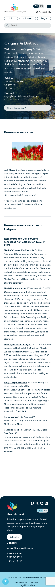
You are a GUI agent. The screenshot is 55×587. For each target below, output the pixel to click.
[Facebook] (32, 503)
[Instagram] (42, 503)
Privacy (34, 583)
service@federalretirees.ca (20, 548)
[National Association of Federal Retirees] (15, 8)
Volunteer (27, 18)
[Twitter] (37, 503)
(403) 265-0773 (11, 99)
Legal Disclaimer (28, 585)
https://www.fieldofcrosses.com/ (20, 195)
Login (44, 18)
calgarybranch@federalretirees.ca (20, 96)
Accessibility (44, 12)
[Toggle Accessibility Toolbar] (5, 581)
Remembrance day (15, 108)
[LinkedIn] (46, 503)
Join (11, 18)
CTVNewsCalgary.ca (18, 390)
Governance (21, 583)
